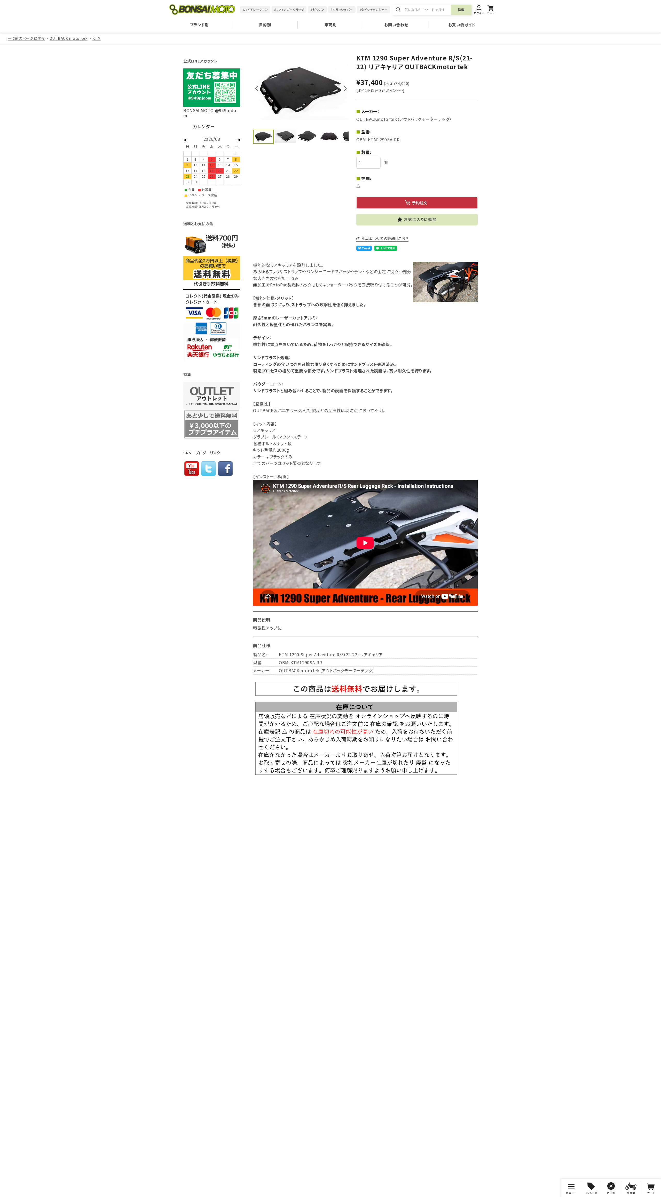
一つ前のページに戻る (26, 38)
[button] (345, 88)
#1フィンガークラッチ (289, 9)
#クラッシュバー (342, 9)
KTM (96, 38)
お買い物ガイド (461, 24)
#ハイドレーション (255, 9)
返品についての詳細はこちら (385, 238)
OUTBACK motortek (69, 38)
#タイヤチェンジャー (373, 9)
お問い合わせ (396, 24)
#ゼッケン (317, 9)
